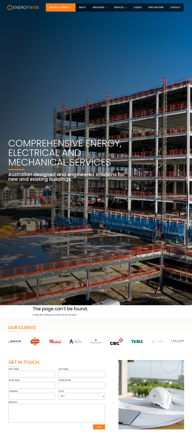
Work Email (14, 380)
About (82, 7)
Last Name (63, 369)
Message (13, 402)
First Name (14, 369)
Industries (98, 7)
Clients (138, 7)
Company (13, 391)
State (61, 391)
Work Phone (64, 380)
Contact (175, 7)
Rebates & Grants (59, 7)
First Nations (155, 7)
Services (119, 7)
